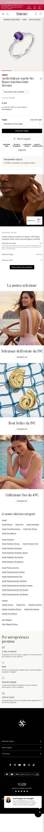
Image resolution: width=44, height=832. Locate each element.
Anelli (24, 19)
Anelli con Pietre (34, 19)
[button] (22, 147)
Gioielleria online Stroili (12, 19)
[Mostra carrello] (41, 14)
